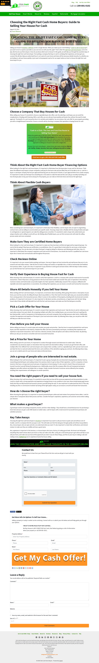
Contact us (22, 437)
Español (55, 14)
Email (52, 471)
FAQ (77, 2)
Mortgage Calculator (78, 14)
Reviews (46, 14)
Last (52, 467)
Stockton (38, 421)
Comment (13, 581)
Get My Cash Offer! (84, 2)
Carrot (61, 661)
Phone (25, 471)
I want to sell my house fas (78, 48)
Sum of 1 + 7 (14, 618)
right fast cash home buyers (73, 50)
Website (12, 609)
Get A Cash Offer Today (24, 634)
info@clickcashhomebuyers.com (49, 654)
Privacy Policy (66, 634)
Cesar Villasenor (16, 31)
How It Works (27, 14)
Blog (73, 2)
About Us (38, 14)
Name (26, 462)
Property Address (17, 534)
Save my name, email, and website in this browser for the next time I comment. (35, 615)
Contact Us (75, 634)
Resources (55, 634)
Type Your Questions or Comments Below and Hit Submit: (40, 477)
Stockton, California (27, 48)
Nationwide (64, 14)
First (25, 467)
